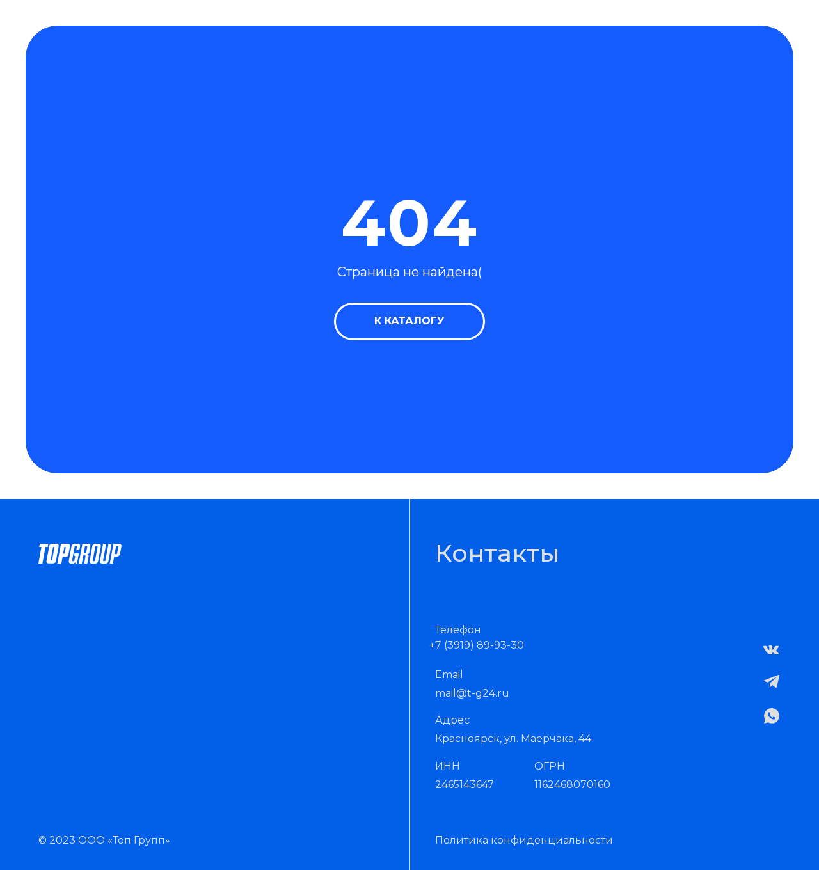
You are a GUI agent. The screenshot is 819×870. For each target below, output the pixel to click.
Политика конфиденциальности (524, 840)
